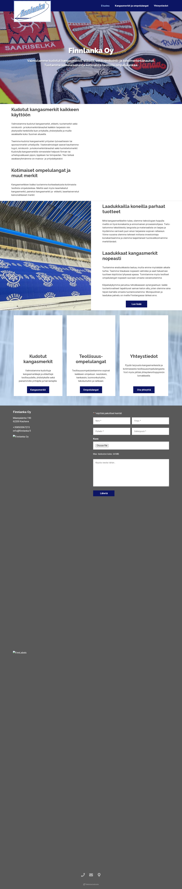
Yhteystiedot (161, 5)
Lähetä (104, 493)
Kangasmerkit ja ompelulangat (132, 5)
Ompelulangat (91, 389)
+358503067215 (21, 427)
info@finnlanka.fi (22, 430)
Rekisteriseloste (92, 884)
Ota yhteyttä (144, 389)
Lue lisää (136, 304)
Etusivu (105, 5)
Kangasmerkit (38, 389)
